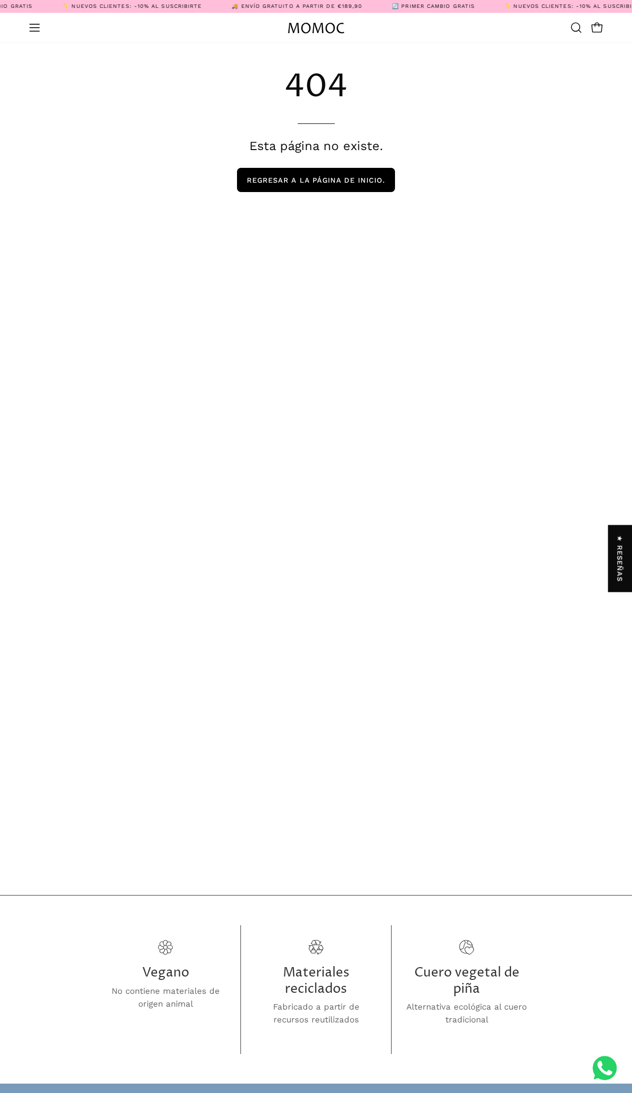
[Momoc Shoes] (316, 28)
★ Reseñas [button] (620, 558)
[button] (576, 27)
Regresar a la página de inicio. (316, 180)
